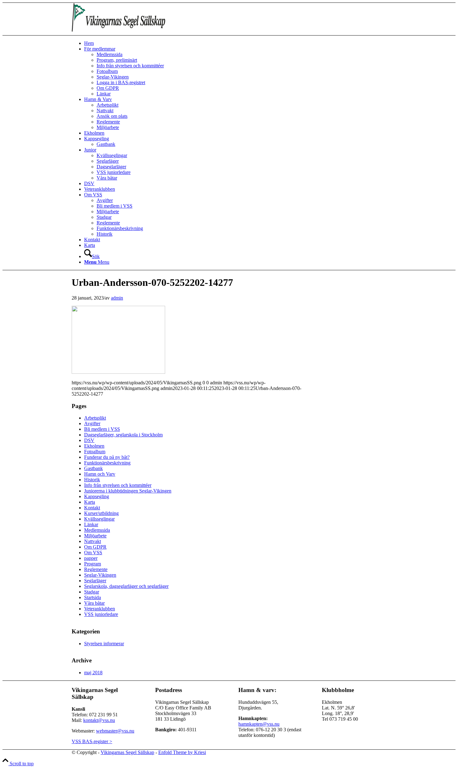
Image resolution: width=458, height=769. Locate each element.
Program (92, 563)
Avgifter (92, 423)
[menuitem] (235, 43)
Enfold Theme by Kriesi (182, 752)
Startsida (92, 597)
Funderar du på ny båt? (107, 457)
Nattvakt (92, 541)
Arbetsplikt (95, 418)
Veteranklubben (99, 608)
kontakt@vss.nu (99, 720)
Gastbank (93, 468)
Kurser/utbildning (101, 513)
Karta (89, 502)
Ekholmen (94, 446)
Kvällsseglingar (99, 518)
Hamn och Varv (99, 474)
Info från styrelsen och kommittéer (117, 485)
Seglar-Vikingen (100, 575)
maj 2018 (93, 672)
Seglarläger (95, 580)
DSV (89, 440)
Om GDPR (95, 547)
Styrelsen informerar (104, 643)
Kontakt (92, 507)
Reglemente (95, 569)
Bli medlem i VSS (102, 429)
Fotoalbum (94, 451)
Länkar (91, 524)
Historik (92, 479)
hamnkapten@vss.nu (258, 724)
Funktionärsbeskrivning (107, 462)
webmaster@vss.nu (115, 730)
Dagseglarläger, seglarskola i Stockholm (123, 434)
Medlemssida (97, 530)
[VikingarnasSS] (118, 32)
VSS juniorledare (101, 614)
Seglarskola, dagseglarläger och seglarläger (126, 586)
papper (91, 558)
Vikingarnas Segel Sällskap (127, 752)
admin (117, 297)
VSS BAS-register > (92, 741)
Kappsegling (96, 496)
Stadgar (91, 591)
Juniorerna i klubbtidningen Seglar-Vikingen (127, 490)
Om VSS (93, 552)
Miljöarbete (95, 535)
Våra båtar (94, 603)
